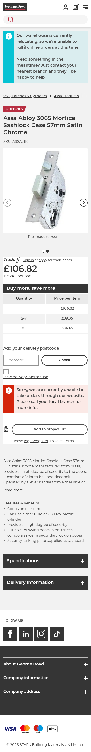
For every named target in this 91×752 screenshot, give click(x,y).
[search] (45, 19)
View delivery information (25, 377)
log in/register (36, 441)
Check (64, 360)
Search (10, 19)
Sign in (28, 260)
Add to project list (50, 429)
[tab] (43, 251)
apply (43, 260)
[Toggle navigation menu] (85, 7)
